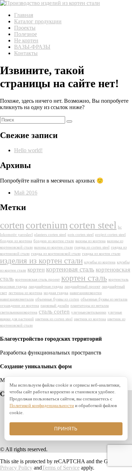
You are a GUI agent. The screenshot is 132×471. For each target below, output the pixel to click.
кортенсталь (118, 279)
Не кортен (26, 40)
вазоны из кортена (90, 241)
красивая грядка (13, 286)
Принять (66, 428)
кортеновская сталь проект (37, 279)
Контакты (26, 53)
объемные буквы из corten (57, 299)
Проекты (25, 28)
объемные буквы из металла (104, 299)
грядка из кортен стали (101, 254)
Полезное (25, 34)
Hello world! (28, 150)
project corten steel (110, 235)
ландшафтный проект (82, 286)
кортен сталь (84, 277)
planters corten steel (50, 235)
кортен (36, 269)
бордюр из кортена (16, 241)
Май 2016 (25, 193)
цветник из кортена (90, 319)
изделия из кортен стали (41, 260)
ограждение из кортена (19, 306)
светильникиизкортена (18, 312)
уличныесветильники (88, 312)
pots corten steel (81, 235)
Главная (23, 15)
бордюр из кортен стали (53, 241)
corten (12, 225)
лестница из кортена (25, 293)
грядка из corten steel (91, 247)
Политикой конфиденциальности (42, 405)
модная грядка (56, 293)
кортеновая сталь (70, 269)
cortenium (47, 225)
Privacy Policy (16, 468)
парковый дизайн (54, 306)
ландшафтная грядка (46, 286)
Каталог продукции (38, 21)
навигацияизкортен (86, 293)
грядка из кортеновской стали (56, 254)
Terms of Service (61, 468)
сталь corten (54, 311)
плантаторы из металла (89, 306)
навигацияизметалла (17, 299)
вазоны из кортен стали (53, 247)
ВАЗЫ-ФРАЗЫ (32, 47)
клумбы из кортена (99, 262)
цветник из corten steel (54, 319)
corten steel (93, 225)
